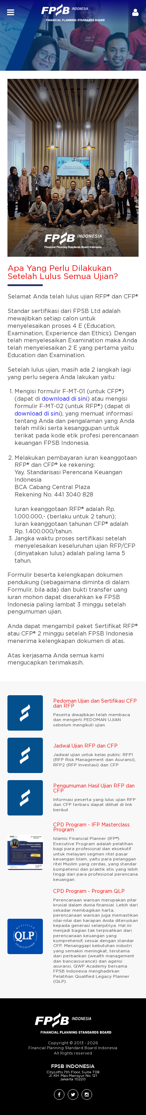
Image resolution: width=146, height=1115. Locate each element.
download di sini (64, 399)
